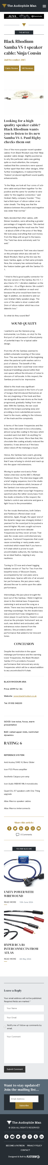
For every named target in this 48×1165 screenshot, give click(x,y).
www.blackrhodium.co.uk (25, 696)
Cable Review (11, 68)
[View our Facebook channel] (12, 1137)
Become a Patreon (15, 1145)
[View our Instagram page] (24, 1137)
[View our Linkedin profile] (41, 1137)
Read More (10, 902)
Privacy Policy (34, 1145)
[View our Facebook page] (6, 1137)
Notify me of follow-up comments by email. (24, 1027)
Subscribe (24, 1105)
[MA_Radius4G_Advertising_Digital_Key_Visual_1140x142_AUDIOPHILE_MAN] (24, 17)
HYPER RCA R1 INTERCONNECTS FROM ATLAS (21, 949)
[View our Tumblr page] (36, 1137)
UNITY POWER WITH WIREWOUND (18, 894)
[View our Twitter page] (18, 1137)
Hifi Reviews (27, 68)
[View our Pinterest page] (30, 1137)
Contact (25, 1150)
